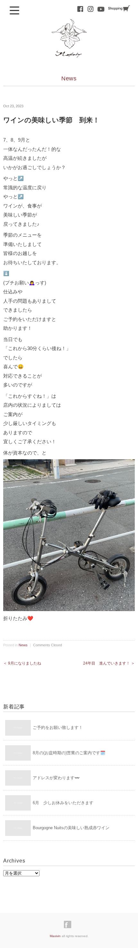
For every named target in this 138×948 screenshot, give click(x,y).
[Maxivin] (69, 24)
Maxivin (55, 936)
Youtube (100, 9)
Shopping (119, 8)
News (69, 78)
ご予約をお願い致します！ (58, 727)
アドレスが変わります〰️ (56, 777)
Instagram (90, 9)
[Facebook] (69, 925)
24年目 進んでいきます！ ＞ (109, 663)
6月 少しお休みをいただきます (63, 802)
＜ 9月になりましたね (22, 663)
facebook (80, 9)
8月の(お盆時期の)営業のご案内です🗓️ (69, 752)
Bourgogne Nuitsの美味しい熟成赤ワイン (71, 827)
